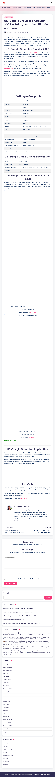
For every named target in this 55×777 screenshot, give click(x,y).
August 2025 (7, 679)
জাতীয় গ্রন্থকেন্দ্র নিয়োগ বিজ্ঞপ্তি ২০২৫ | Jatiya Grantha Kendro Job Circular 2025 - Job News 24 (26, 633)
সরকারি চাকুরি (5, 764)
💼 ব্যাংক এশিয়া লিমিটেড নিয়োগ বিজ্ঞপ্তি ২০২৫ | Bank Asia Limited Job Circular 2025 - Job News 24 (26, 641)
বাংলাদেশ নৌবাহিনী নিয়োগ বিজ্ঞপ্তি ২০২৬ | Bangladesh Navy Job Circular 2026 (21, 623)
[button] (17, 521)
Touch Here (33, 312)
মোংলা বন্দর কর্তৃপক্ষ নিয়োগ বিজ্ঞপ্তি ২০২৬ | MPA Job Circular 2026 (18, 612)
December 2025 (7, 667)
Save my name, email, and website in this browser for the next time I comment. (25, 578)
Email (23, 572)
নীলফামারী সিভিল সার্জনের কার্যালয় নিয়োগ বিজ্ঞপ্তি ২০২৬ (13, 619)
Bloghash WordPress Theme (42, 774)
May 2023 (6, 710)
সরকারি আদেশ (6, 761)
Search (6, 593)
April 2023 (6, 713)
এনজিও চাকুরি (5, 746)
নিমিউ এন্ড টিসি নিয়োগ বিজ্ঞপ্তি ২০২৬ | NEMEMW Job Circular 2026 (18, 608)
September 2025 (8, 676)
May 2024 (6, 685)
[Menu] (52, 2)
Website (38, 572)
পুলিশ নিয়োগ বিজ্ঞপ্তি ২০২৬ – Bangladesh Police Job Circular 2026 (20, 616)
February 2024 (7, 688)
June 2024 (6, 682)
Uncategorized (7, 743)
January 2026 (7, 664)
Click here (31, 437)
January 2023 (7, 723)
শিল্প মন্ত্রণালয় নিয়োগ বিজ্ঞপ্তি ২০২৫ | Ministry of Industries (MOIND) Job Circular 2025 (23, 634)
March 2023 (6, 716)
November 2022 (7, 729)
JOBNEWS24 (23, 498)
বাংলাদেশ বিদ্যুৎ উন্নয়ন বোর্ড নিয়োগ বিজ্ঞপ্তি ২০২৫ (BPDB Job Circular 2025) (26, 639)
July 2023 (6, 704)
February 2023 (7, 719)
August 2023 (7, 701)
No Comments (32, 32)
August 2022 (7, 732)
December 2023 (7, 695)
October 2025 (7, 673)
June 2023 (6, 707)
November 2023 (7, 698)
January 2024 (7, 692)
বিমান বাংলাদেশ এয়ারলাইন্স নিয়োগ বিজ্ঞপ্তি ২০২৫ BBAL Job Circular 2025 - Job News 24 (23, 647)
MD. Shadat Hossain (22, 506)
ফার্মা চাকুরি (5, 752)
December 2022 (7, 726)
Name (6, 572)
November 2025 (7, 670)
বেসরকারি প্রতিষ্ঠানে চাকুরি (9, 17)
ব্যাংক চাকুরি (5, 758)
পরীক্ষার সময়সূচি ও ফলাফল (8, 749)
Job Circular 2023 (32, 52)
